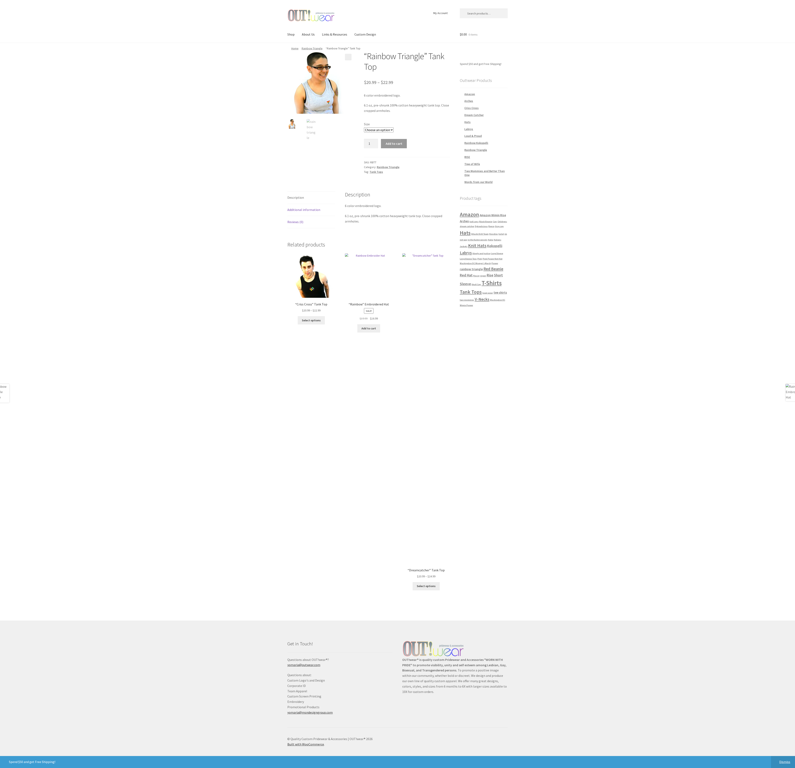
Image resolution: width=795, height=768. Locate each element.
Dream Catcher (474, 115)
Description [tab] (295, 197)
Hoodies (493, 234)
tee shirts (500, 292)
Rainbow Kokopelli (476, 143)
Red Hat (466, 275)
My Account (440, 13)
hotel (501, 234)
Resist (476, 275)
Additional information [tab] (303, 210)
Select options (311, 320)
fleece (491, 226)
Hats (467, 122)
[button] (348, 57)
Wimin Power (466, 305)
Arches (468, 101)
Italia (490, 239)
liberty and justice (481, 253)
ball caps (474, 221)
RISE (467, 157)
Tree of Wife (472, 164)
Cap (495, 221)
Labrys (468, 129)
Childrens (502, 221)
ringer (483, 275)
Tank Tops (376, 172)
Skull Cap (476, 284)
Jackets (463, 246)
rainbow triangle (471, 269)
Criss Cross (471, 108)
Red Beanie (493, 269)
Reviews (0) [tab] (295, 222)
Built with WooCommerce (305, 744)
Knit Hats (477, 245)
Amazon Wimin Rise (493, 215)
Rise (490, 275)
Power (494, 263)
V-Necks (482, 299)
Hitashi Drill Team (480, 234)
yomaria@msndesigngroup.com (310, 712)
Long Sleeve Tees (468, 258)
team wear (487, 293)
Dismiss (784, 762)
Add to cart (394, 143)
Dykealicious (481, 226)
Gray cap (499, 226)
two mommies (467, 300)
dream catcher (467, 226)
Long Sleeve (497, 253)
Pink (479, 258)
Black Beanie (485, 221)
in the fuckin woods (477, 239)
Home (295, 48)
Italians (497, 239)
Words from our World (478, 182)
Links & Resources (334, 34)
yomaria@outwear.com (303, 665)
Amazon (469, 94)
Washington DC (497, 300)
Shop (291, 34)
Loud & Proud (473, 136)
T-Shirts (492, 283)
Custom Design (365, 34)
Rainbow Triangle (312, 48)
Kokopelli (494, 245)
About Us (308, 34)
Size (367, 124)
